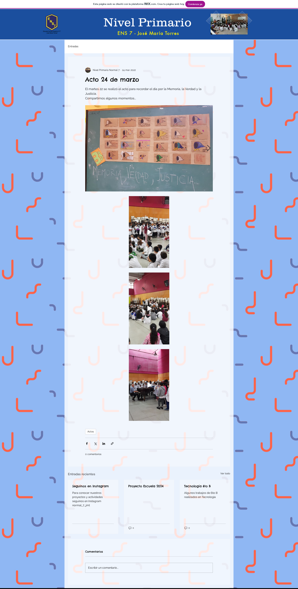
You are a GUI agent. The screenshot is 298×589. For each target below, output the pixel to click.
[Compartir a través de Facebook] (86, 443)
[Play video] (149, 232)
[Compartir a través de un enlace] (112, 443)
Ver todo (225, 473)
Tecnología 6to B (197, 486)
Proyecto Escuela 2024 (145, 486)
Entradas (73, 46)
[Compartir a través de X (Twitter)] (95, 443)
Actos (90, 431)
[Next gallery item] (209, 148)
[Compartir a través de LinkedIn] (103, 443)
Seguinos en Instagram (90, 486)
